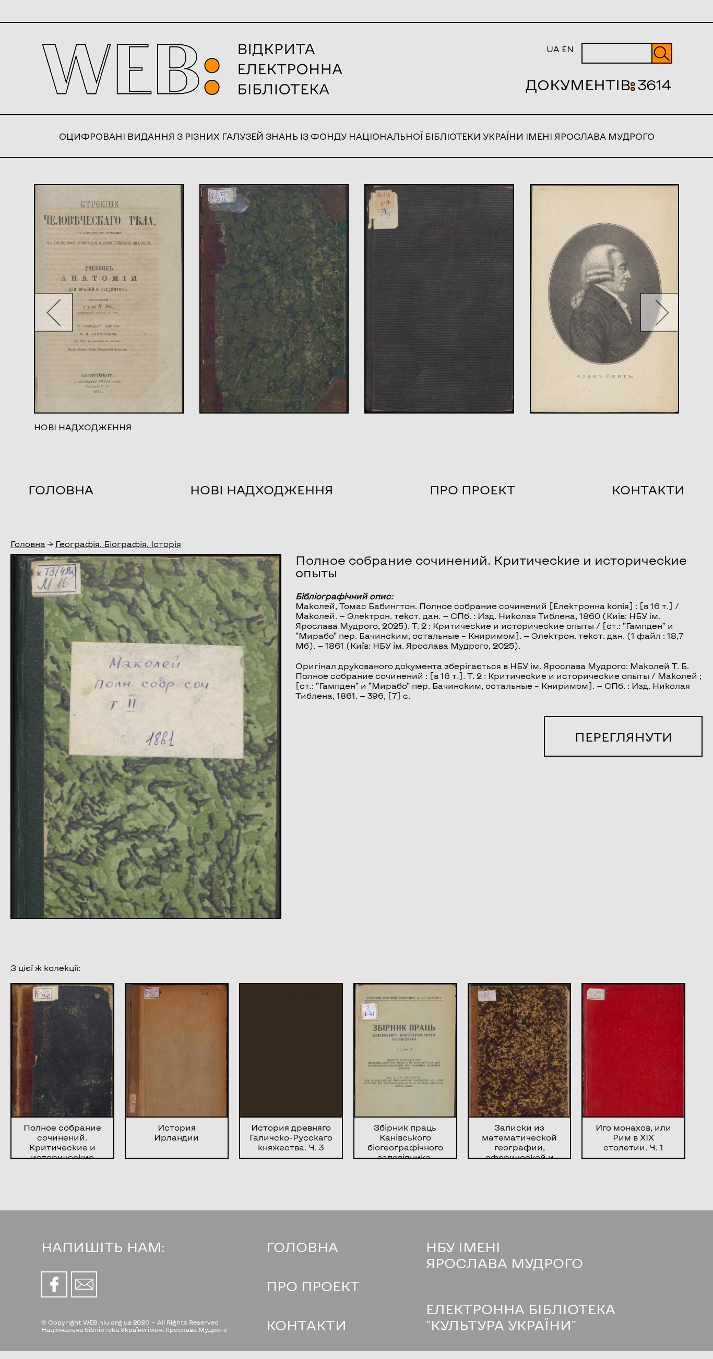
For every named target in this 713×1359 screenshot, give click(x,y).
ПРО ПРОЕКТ (313, 1286)
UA (553, 49)
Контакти (648, 489)
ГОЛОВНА (302, 1247)
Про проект (472, 489)
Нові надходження (262, 489)
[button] (53, 312)
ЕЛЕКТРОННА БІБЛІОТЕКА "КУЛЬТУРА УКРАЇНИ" (520, 1317)
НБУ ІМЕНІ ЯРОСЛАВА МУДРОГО (504, 1255)
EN (568, 49)
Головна (60, 489)
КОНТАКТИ (306, 1325)
